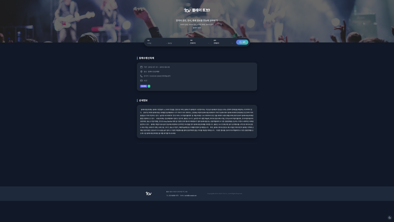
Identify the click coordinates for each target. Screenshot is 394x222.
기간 (148, 40)
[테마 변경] (389, 217)
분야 (215, 40)
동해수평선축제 (146, 58)
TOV (223, 193)
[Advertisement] (197, 165)
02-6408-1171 (174, 195)
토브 (167, 192)
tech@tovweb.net (190, 195)
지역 (191, 40)
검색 (244, 42)
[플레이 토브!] (148, 194)
